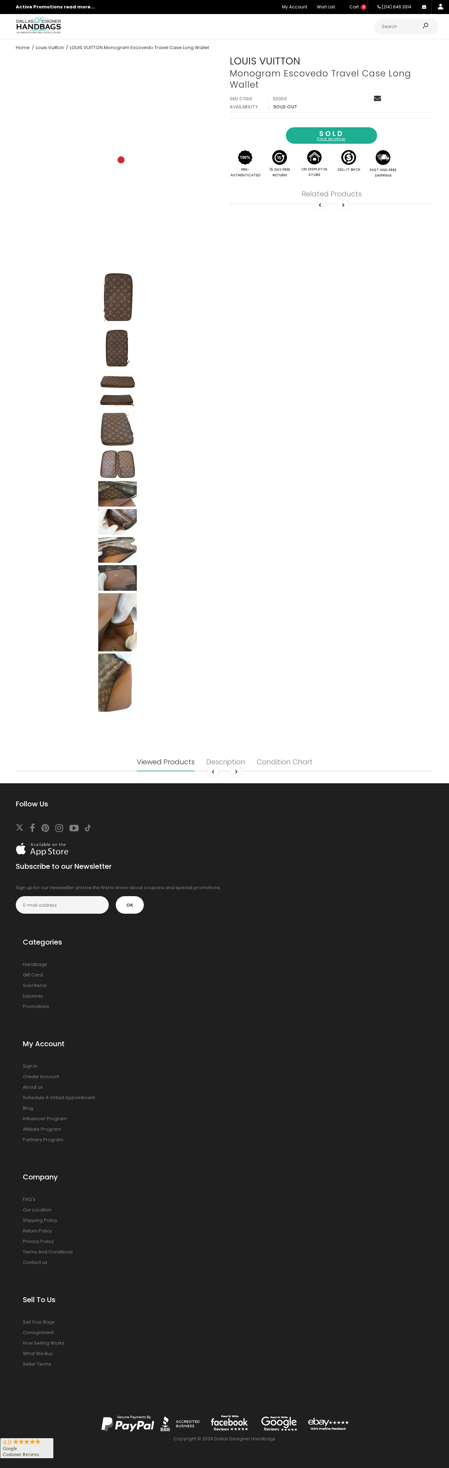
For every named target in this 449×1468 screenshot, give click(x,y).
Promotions (36, 1006)
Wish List (326, 7)
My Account (294, 7)
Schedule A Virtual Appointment (59, 1097)
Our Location (37, 1209)
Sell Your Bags (39, 1322)
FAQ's (29, 1199)
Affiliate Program (42, 1129)
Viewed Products (166, 762)
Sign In (30, 1066)
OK (129, 905)
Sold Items (35, 985)
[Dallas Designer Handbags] (38, 32)
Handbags (35, 964)
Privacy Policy (38, 1241)
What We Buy (38, 1353)
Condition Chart (285, 762)
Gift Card (33, 975)
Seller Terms (37, 1364)
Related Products (332, 194)
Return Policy (37, 1230)
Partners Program (43, 1139)
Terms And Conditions (48, 1252)
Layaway (33, 996)
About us (33, 1087)
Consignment (38, 1332)
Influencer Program (45, 1118)
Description (225, 762)
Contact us (35, 1262)
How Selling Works (44, 1343)
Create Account (41, 1076)
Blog (28, 1108)
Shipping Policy (40, 1220)
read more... (79, 7)
